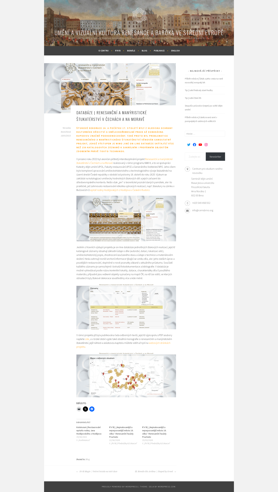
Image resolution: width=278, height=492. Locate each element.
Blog (144, 50)
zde (87, 339)
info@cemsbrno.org (202, 210)
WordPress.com (167, 486)
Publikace (159, 50)
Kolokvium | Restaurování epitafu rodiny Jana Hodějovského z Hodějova (88, 430)
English (175, 50)
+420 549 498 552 (201, 202)
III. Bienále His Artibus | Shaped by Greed (154, 471)
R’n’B (117, 50)
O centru (103, 50)
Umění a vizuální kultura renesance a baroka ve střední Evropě (139, 32)
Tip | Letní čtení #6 (193, 97)
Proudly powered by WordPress (120, 486)
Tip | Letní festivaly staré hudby (199, 90)
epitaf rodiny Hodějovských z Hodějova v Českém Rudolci (120, 190)
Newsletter (215, 156)
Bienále (131, 50)
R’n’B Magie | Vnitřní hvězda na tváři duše (98, 471)
